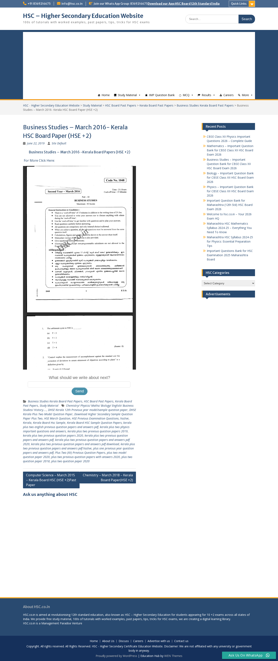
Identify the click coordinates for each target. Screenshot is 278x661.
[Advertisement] (139, 60)
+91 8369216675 (39, 3)
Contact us (181, 641)
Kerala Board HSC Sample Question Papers (94, 423)
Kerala (27, 423)
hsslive (124, 418)
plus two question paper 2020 (70, 461)
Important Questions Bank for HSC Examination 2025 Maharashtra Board (230, 255)
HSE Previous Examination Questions (95, 418)
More (245, 95)
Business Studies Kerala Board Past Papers (205, 105)
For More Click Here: (39, 160)
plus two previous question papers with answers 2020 (85, 457)
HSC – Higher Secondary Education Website (83, 16)
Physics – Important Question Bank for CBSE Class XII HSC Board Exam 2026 (230, 191)
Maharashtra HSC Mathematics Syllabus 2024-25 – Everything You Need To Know (229, 228)
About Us (108, 641)
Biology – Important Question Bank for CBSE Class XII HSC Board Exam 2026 (230, 177)
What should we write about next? (79, 377)
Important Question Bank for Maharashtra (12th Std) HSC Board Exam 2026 (230, 205)
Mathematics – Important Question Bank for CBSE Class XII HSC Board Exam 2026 (230, 150)
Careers (228, 95)
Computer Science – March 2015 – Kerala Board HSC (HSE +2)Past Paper (51, 480)
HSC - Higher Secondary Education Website (51, 105)
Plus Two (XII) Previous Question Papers (80, 453)
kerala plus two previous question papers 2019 (98, 431)
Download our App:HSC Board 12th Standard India (184, 3)
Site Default (59, 143)
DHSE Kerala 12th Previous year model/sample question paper (88, 410)
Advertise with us (159, 641)
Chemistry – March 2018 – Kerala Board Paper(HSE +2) (108, 477)
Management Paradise (56, 623)
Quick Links (238, 3)
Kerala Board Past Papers (156, 105)
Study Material (127, 95)
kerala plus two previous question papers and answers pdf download (75, 444)
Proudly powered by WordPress (116, 656)
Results (206, 95)
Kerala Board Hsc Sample (49, 423)
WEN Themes (173, 656)
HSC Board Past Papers (120, 105)
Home (106, 95)
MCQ (186, 95)
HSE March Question (57, 418)
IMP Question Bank (162, 95)
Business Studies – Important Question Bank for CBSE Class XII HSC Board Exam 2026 (229, 164)
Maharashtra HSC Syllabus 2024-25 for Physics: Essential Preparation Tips (230, 241)
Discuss (124, 641)
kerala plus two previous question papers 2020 (53, 435)
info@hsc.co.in (72, 3)
